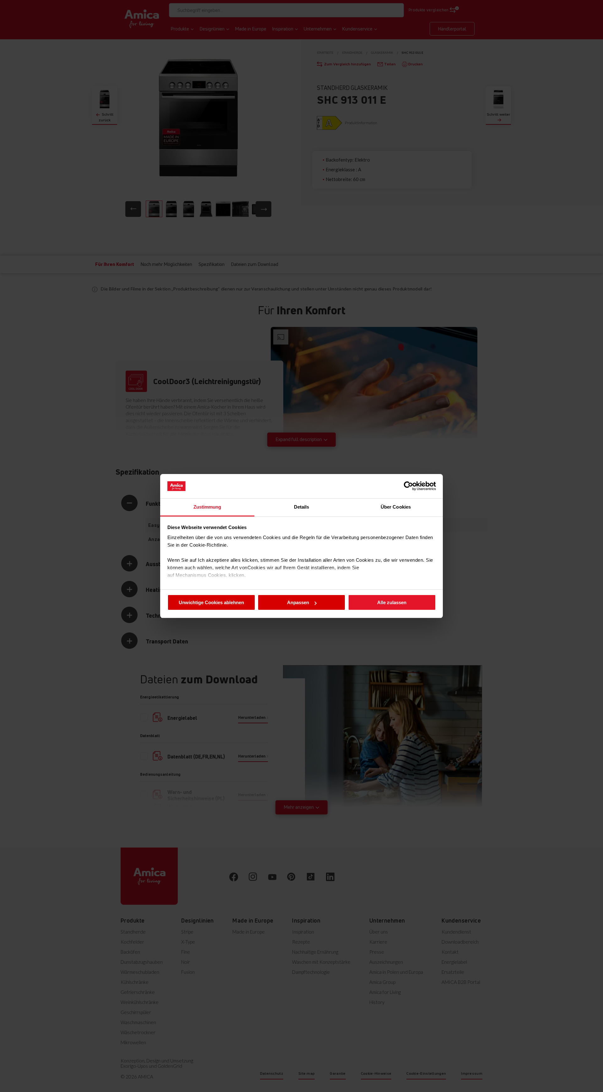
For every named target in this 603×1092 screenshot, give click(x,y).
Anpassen (298, 602)
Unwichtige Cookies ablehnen (211, 602)
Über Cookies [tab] (396, 507)
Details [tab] (301, 507)
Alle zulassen (391, 602)
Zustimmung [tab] (207, 507)
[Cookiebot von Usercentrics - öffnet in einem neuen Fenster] (408, 486)
